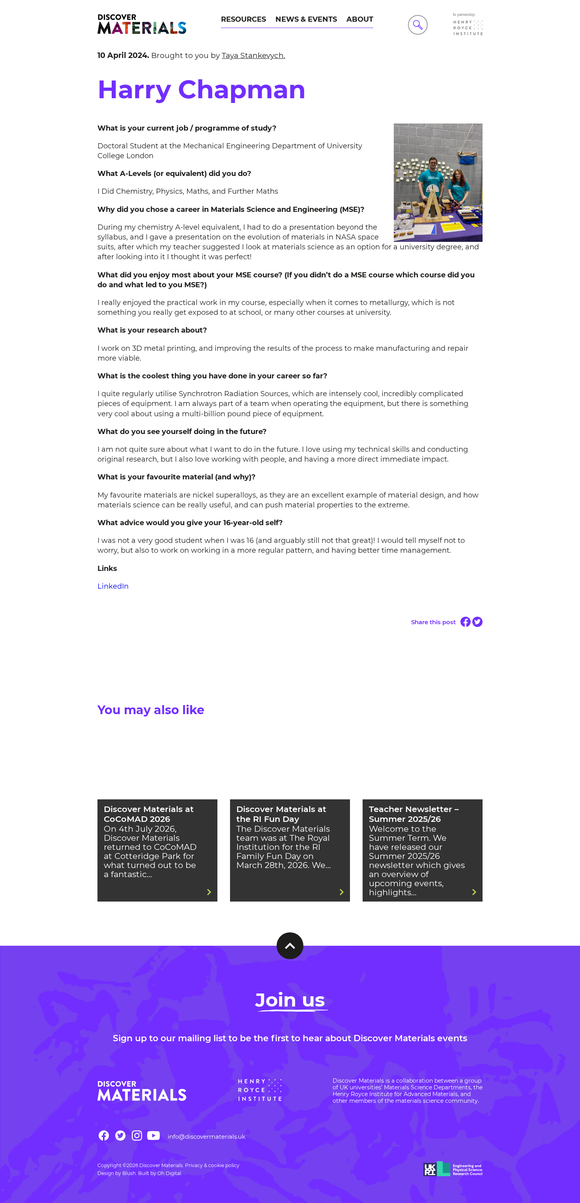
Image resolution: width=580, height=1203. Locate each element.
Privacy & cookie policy (212, 1165)
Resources (243, 19)
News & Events (306, 19)
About (359, 19)
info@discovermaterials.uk (206, 1136)
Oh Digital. (169, 1173)
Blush (129, 1173)
